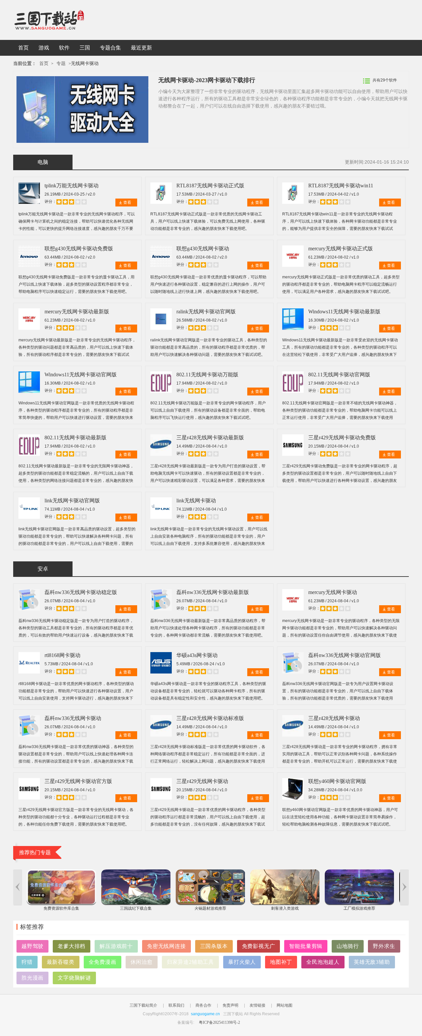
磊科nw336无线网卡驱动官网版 (344, 655)
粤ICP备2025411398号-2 (219, 1022)
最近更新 (141, 47)
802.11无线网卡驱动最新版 (75, 437)
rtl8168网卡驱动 (62, 655)
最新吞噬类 (61, 962)
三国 (84, 47)
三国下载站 (59, 20)
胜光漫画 (32, 978)
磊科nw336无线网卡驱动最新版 (212, 592)
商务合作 (203, 1005)
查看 (127, 202)
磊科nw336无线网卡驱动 (73, 718)
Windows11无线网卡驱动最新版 (344, 311)
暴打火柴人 (242, 962)
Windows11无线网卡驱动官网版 (81, 374)
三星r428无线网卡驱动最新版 (210, 437)
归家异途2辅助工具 (190, 962)
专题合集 (110, 47)
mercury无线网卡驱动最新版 (77, 311)
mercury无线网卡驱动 (332, 592)
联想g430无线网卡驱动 (202, 248)
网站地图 (284, 1005)
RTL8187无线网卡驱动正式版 (210, 185)
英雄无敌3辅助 (372, 962)
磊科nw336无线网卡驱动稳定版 (81, 592)
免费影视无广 (258, 946)
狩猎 (27, 962)
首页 (23, 47)
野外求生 (384, 946)
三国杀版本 (214, 946)
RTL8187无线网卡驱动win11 (340, 185)
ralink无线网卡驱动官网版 (206, 311)
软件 (64, 47)
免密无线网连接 (166, 946)
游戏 (44, 47)
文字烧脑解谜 (74, 978)
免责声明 (230, 1005)
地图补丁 (281, 962)
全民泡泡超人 (323, 962)
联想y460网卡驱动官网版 (337, 781)
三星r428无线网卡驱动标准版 (210, 718)
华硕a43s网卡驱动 (197, 655)
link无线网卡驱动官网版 (72, 500)
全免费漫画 (102, 962)
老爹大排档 (71, 946)
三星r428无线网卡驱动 (334, 718)
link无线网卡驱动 (196, 500)
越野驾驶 (32, 946)
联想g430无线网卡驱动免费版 (79, 248)
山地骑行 (348, 946)
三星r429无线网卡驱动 (202, 781)
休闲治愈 (142, 962)
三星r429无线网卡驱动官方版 (78, 781)
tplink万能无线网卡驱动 (72, 185)
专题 (61, 63)
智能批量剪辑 (305, 946)
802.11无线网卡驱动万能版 (207, 374)
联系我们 (176, 1005)
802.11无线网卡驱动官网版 (339, 374)
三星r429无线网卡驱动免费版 (342, 437)
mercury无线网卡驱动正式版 (340, 248)
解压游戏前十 (116, 946)
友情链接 (257, 1005)
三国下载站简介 (143, 1005)
